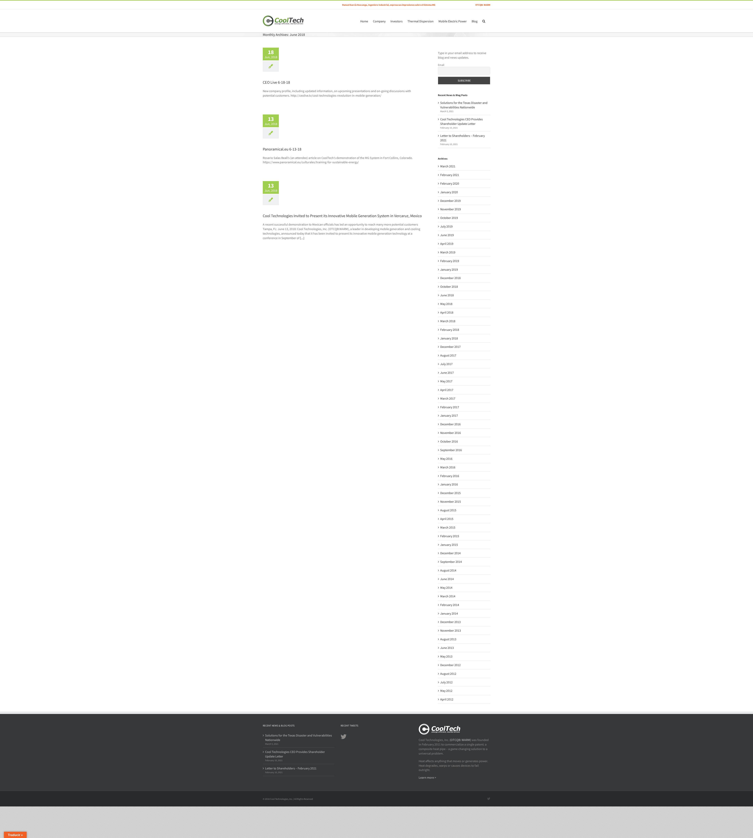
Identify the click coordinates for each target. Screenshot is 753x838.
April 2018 (446, 312)
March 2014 (447, 596)
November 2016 (450, 433)
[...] (302, 238)
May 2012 (446, 691)
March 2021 (447, 166)
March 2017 (447, 398)
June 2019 (447, 235)
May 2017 (446, 381)
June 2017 (447, 373)
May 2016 (446, 459)
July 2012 (446, 682)
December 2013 (450, 622)
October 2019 (449, 218)
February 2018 (449, 330)
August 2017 (448, 355)
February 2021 (449, 175)
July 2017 (446, 364)
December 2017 (450, 347)
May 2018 (446, 304)
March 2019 (447, 252)
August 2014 (448, 570)
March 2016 (447, 467)
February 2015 (449, 536)
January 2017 (449, 415)
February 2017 (449, 407)
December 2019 (450, 201)
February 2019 (449, 261)
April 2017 (446, 390)
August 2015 (448, 510)
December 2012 (450, 665)
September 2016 (451, 450)
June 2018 (447, 295)
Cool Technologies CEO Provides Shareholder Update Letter (295, 754)
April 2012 (446, 699)
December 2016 (450, 424)
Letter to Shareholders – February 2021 (290, 768)
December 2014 (450, 553)
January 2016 (449, 484)
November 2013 (450, 630)
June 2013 (447, 648)
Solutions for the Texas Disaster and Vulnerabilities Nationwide (298, 737)
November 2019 (450, 209)
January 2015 (449, 545)
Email (441, 65)
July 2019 (446, 226)
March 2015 (447, 527)
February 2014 (449, 605)
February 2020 (449, 183)
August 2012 (448, 674)
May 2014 (446, 588)
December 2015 (450, 493)
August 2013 (448, 639)
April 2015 (446, 519)
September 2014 (451, 562)
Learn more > (427, 777)
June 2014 (447, 579)
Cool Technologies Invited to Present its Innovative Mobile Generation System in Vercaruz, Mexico (342, 215)
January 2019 (449, 269)
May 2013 (446, 656)
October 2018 (449, 286)
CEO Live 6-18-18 (276, 82)
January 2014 (449, 613)
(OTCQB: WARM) (460, 740)
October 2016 (449, 441)
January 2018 (449, 338)
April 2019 (446, 244)
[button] (483, 20)
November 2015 (450, 501)
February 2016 (449, 476)
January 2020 (449, 192)
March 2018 (447, 321)
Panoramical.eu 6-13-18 (282, 149)
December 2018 (450, 278)
